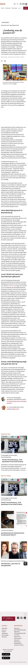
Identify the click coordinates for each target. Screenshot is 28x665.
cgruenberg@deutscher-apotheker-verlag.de (17, 402)
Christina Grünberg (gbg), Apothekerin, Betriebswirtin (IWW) (16, 398)
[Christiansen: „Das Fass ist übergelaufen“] (14, 550)
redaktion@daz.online (13, 409)
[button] (2, 3)
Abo (26, 8)
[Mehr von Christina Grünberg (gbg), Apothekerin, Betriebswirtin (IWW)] (3, 400)
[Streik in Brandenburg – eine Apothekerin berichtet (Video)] (14, 444)
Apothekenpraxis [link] (5, 22)
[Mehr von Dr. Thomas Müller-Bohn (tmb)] (3, 408)
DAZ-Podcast (12, 286)
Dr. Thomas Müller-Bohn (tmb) (15, 407)
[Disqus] (14, 588)
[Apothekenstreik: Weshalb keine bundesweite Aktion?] (14, 519)
